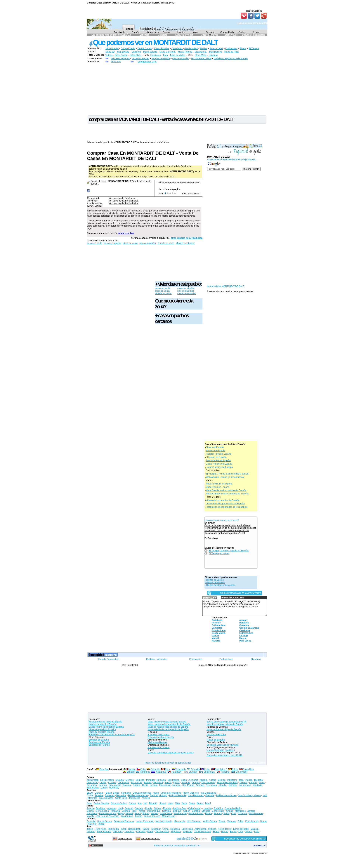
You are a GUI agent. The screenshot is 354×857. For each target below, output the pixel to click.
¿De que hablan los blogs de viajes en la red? (171, 752)
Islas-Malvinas (106, 798)
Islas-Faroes (93, 787)
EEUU (90, 793)
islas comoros (256, 813)
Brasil (109, 793)
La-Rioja (243, 635)
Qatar (89, 803)
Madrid (215, 638)
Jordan (132, 803)
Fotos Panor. (121, 55)
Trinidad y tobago (158, 795)
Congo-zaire (218, 811)
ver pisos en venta (161, 58)
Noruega (140, 780)
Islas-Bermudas (196, 795)
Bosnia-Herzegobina (227, 782)
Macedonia (165, 785)
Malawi (154, 813)
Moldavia (257, 785)
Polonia (127, 785)
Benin (226, 813)
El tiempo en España (216, 457)
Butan (123, 829)
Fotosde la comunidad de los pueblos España (112, 734)
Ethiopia (206, 811)
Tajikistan (187, 831)
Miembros (256, 659)
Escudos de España (99, 739)
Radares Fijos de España (218, 454)
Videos (108, 55)
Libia (233, 813)
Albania (203, 780)
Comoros (242, 813)
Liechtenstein (107, 780)
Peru (167, 769)
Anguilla (146, 798)
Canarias (244, 625)
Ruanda (167, 808)
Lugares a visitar (184, 35)
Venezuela (180, 769)
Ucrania (243, 782)
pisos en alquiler (180, 58)
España (135, 32)
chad (120, 808)
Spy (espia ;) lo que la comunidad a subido (227, 473)
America (181, 32)
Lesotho (208, 808)
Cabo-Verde (194, 808)
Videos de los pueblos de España (223, 500)
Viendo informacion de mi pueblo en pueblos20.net (230, 528)
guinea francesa (152, 816)
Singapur (156, 829)
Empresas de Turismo (158, 747)
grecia (176, 782)
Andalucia (217, 620)
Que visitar (177, 48)
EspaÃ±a (104, 769)
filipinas (212, 829)
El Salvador (241, 772)
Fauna (243, 48)
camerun (111, 808)
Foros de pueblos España (101, 732)
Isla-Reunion (180, 813)
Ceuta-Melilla (218, 633)
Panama (225, 772)
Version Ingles (125, 838)
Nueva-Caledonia (145, 821)
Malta (262, 782)
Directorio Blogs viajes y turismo (222, 745)
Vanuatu (231, 821)
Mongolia (175, 829)
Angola (90, 808)
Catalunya (244, 630)
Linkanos (213, 55)
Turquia (136, 785)
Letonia (153, 785)
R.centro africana (107, 813)
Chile (143, 769)
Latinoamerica (152, 32)
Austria (212, 780)
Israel (170, 803)
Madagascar (168, 816)
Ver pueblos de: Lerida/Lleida (123, 200)
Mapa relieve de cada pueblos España (167, 721)
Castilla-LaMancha (249, 628)
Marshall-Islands (163, 821)
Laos (240, 831)
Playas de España (215, 447)
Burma (216, 831)
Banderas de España (99, 742)
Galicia (215, 635)
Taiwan (146, 829)
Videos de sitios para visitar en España (225, 503)
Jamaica (99, 795)
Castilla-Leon (218, 630)
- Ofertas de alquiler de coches (220, 585)
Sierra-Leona (102, 811)
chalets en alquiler (185, 243)
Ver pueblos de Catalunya (122, 198)
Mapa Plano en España (217, 487)
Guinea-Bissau (195, 813)
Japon (90, 829)
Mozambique (153, 811)
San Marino (173, 780)
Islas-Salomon (194, 821)
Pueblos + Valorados (156, 659)
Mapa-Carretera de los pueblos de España (227, 493)
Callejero (162, 35)
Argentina (195, 769)
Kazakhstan (92, 780)
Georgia (103, 785)
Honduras (145, 772)
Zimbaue (177, 811)
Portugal (150, 780)
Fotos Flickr (136, 55)
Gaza (184, 803)
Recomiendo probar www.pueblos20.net (224, 533)
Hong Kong (100, 829)
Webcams (116, 61)
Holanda (185, 782)
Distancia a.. (201, 52)
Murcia (243, 638)
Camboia (140, 831)
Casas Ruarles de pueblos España (106, 727)
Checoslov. (92, 782)
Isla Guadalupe (208, 793)
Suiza (184, 780)
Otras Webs (200, 55)
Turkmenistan (162, 831)
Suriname (126, 793)
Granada (209, 795)
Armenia (200, 785)
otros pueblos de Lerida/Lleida (186, 238)
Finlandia (158, 782)
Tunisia (138, 816)
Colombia (155, 769)
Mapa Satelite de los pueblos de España (226, 490)
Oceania (210, 32)
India (256, 831)
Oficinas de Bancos (157, 742)
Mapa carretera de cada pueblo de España (169, 724)
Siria (177, 803)
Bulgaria (258, 780)
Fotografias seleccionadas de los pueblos (226, 507)
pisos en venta (130, 243)
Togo (134, 811)
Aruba (156, 793)
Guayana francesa (142, 793)
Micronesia (179, 821)
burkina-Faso (179, 808)
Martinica (92, 798)
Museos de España (215, 450)
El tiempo (144, 35)
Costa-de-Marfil (232, 808)
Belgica (221, 780)
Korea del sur (224, 829)
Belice (116, 793)
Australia (91, 821)
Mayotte (91, 816)
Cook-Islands (251, 821)
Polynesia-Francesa (124, 821)
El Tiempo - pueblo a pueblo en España (229, 550)
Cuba (207, 769)
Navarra (216, 640)
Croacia (112, 782)
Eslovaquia (136, 782)
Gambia (196, 811)
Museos (205, 35)
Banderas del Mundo (99, 745)
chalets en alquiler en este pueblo (231, 58)
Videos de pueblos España (102, 729)
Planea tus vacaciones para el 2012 (224, 755)
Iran (140, 803)
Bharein (153, 803)
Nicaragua (161, 772)
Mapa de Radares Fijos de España (223, 729)
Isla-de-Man (245, 785)
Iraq (145, 803)
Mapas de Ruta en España (219, 483)
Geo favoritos (191, 48)
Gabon (186, 811)
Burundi (218, 813)
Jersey (104, 787)
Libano (162, 803)
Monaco (130, 780)
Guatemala (209, 772)
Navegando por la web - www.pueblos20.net (226, 530)
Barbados (121, 795)
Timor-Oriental (104, 831)
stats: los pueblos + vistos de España (224, 724)
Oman (192, 803)
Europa (166, 32)
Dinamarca (123, 782)
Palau (240, 821)
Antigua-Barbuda (177, 795)
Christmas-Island (202, 831)
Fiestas (203, 48)
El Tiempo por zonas (219, 553)
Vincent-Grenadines (171, 793)
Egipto (146, 813)
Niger (121, 813)
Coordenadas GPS (147, 61)
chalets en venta (165, 243)
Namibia (166, 811)
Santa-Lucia (121, 798)
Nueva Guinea (104, 821)
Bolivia (235, 769)
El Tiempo (254, 48)
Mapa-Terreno (185, 52)
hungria (196, 782)
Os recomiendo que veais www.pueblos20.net (227, 525)
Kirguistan (176, 831)
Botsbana (100, 808)
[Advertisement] (177, 89)
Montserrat (134, 798)
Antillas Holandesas (138, 795)
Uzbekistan (187, 829)
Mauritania (92, 813)
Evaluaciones (226, 659)
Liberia (90, 811)
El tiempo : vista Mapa (158, 734)
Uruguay (193, 772)
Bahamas (109, 795)
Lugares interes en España (219, 467)
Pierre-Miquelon (191, 793)
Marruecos (240, 811)
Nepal (150, 831)
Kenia (138, 813)
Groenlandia (115, 785)
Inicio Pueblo (112, 48)
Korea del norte (241, 829)
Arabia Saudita (101, 803)
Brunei (200, 803)
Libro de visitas (177, 55)
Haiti (265, 795)
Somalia (139, 808)
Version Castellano (150, 838)
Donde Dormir (145, 48)
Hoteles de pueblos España (103, 724)
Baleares (244, 622)
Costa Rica (248, 769)
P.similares (155, 55)
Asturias (216, 622)
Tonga (101, 824)
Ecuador (131, 772)
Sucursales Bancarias (253, 35)
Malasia (254, 829)
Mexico (132, 769)
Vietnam (91, 831)
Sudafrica (218, 808)
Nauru (263, 821)
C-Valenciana (218, 625)
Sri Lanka (118, 831)
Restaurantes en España (218, 460)
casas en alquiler (140, 58)
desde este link (126, 233)
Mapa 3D (110, 52)
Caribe (241, 32)
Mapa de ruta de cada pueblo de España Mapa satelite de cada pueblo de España (168, 728)
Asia (195, 32)
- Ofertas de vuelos (214, 580)
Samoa (248, 831)
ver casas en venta (120, 58)
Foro (165, 55)
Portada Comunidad (108, 659)
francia (168, 782)
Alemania (193, 780)
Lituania (120, 780)
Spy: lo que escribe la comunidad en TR (226, 721)
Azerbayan (211, 785)
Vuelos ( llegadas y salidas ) (220, 750)
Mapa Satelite (150, 52)
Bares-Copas (216, 48)
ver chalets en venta (201, 58)
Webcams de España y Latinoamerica (225, 477)
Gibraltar (232, 785)
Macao (224, 831)
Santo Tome (166, 813)
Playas (214, 35)
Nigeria (129, 813)
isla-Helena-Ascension (107, 816)
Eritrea (208, 813)
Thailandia (113, 829)
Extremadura (246, 633)
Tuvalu (222, 821)
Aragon (243, 620)
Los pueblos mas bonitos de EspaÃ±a (111, 35)
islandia (223, 785)
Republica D (221, 769)
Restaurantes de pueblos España (105, 721)
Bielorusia (92, 785)
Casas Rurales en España (219, 464)
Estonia (148, 782)
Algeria (148, 808)
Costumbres (231, 48)
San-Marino (188, 785)
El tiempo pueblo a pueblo (161, 737)
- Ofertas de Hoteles (215, 582)
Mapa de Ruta (231, 52)
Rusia (145, 785)
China (165, 829)
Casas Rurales (161, 48)
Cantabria (217, 628)
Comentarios (195, 659)
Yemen (141, 811)
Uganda (126, 811)
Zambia (251, 811)
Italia (241, 780)
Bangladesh (134, 829)
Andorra (253, 782)
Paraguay (176, 772)
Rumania (161, 780)
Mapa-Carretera (167, 52)
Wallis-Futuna (210, 821)
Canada (99, 793)
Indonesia (129, 831)
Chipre (103, 782)
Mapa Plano (123, 52)
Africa (256, 32)
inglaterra (232, 780)
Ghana (229, 811)
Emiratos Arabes (119, 803)
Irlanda (248, 780)
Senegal (129, 808)
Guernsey (114, 787)
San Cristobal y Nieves (249, 795)
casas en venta (94, 243)
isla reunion (127, 816)
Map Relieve (215, 52)
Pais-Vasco (245, 640)
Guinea (157, 808)
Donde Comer (128, 48)
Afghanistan (200, 829)
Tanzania (115, 811)
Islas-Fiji (92, 824)
